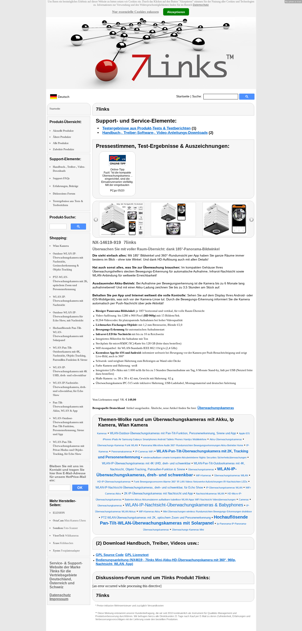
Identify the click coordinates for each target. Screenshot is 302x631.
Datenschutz (201, 4)
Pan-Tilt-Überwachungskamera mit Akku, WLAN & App (68, 406)
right (251, 220)
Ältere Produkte (62, 137)
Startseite (182, 96)
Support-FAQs (61, 178)
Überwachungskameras (215, 408)
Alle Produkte (61, 143)
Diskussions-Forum (64, 193)
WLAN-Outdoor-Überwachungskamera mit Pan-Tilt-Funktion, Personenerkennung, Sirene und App (68, 426)
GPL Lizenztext (137, 555)
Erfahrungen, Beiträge (65, 186)
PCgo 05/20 (117, 190)
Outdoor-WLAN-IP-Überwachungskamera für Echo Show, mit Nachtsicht (68, 316)
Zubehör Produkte (63, 149)
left (96, 220)
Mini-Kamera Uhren (69, 520)
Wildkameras (66, 535)
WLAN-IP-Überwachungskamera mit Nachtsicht (68, 300)
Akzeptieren (176, 12)
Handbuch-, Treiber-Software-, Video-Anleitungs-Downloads (155, 133)
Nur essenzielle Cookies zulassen (135, 12)
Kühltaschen (63, 543)
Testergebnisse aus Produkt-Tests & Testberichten (146, 128)
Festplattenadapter (66, 550)
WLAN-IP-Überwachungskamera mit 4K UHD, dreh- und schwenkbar (70, 371)
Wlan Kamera (61, 245)
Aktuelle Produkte (63, 130)
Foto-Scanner (65, 528)
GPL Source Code (110, 555)
